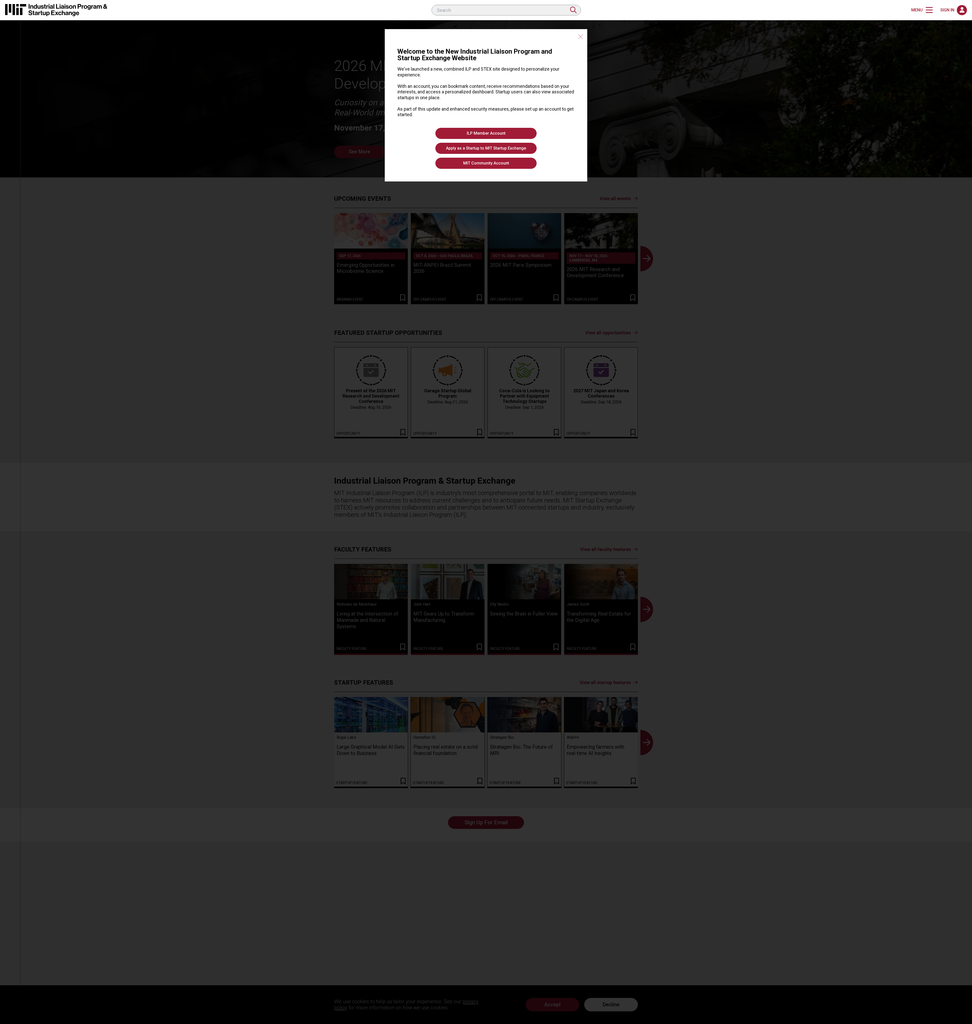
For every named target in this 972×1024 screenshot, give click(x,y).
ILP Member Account (486, 133)
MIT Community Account (486, 163)
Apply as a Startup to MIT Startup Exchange (486, 148)
